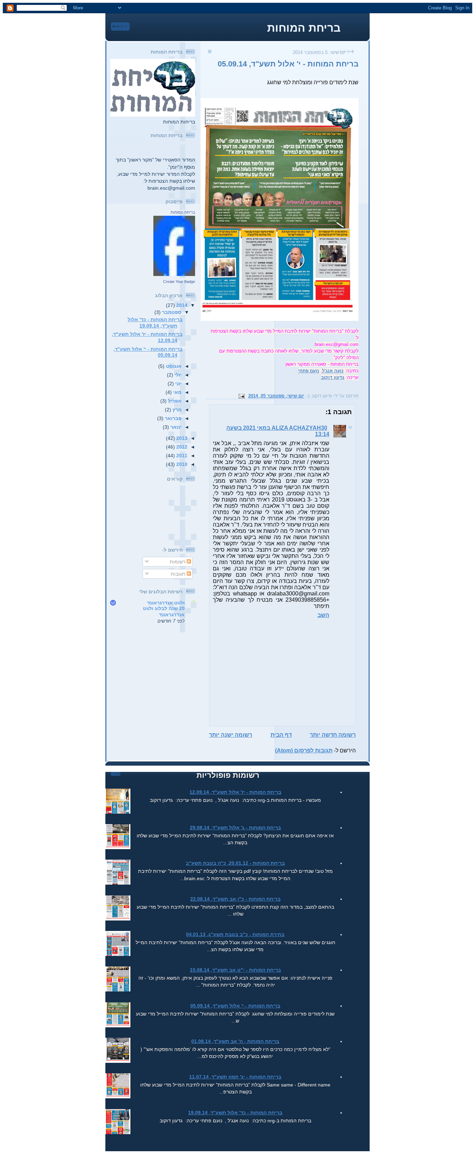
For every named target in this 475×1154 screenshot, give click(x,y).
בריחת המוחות (303, 28)
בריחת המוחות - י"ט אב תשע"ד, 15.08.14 (235, 970)
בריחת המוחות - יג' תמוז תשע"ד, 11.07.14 (235, 1077)
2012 (181, 447)
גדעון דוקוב (332, 377)
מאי (177, 392)
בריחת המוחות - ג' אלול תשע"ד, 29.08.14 (235, 827)
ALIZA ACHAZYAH (296, 428)
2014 (181, 305)
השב (323, 615)
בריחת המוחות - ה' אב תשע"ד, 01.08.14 (235, 1041)
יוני (178, 383)
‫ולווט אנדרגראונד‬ (166, 603)
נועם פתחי (308, 370)
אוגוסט (173, 366)
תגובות (179, 574)
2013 (181, 438)
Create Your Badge (179, 281)
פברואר (172, 418)
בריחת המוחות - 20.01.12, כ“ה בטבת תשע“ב (235, 863)
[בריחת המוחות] (174, 274)
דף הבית (281, 735)
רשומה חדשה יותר (333, 735)
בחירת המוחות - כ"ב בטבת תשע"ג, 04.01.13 (235, 934)
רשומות (178, 561)
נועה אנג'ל (333, 370)
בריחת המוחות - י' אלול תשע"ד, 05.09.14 (288, 64)
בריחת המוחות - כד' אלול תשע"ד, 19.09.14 (155, 322)
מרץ (176, 409)
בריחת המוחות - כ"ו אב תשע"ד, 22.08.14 (235, 899)
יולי (177, 375)
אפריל (174, 401)
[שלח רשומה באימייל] (243, 395)
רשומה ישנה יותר (230, 735)
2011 (181, 455)
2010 (181, 464)
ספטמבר (171, 312)
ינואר (175, 427)
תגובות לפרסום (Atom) (303, 750)
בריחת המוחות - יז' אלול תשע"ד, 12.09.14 (235, 792)
